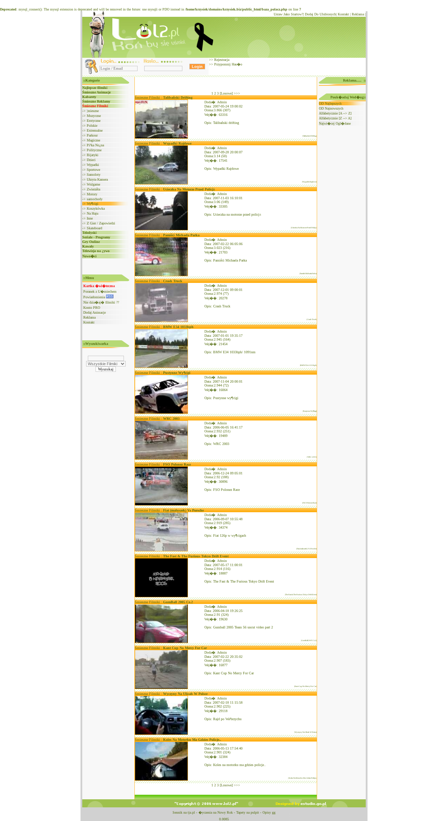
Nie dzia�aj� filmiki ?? (101, 302)
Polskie (92, 125)
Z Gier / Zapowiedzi (101, 223)
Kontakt (343, 14)
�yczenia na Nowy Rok (215, 812)
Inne (90, 218)
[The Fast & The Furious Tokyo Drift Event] (161, 596)
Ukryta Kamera (97, 179)
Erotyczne (93, 121)
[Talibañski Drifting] (161, 137)
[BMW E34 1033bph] (161, 367)
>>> (237, 93)
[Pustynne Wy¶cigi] (161, 413)
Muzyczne (94, 116)
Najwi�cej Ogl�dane (335, 123)
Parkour (92, 135)
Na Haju (92, 213)
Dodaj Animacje (94, 312)
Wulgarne (93, 184)
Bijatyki (92, 155)
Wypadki (93, 165)
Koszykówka (96, 208)
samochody (95, 199)
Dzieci (91, 160)
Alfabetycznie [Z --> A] (335, 118)
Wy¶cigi (92, 204)
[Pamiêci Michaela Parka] (161, 275)
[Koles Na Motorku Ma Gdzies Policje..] (161, 779)
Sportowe (93, 170)
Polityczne (94, 150)
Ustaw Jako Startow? (288, 14)
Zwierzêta (93, 189)
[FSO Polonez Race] (161, 504)
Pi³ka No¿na (95, 145)
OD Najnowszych (331, 108)
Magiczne (93, 140)
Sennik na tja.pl (184, 812)
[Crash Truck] (161, 321)
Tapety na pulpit (247, 812)
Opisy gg (268, 812)
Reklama (358, 14)
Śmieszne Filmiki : (163, 97)
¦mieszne (93, 111)
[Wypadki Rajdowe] (161, 183)
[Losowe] (226, 93)
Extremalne (95, 130)
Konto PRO (91, 307)
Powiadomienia (94, 297)
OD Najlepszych (330, 103)
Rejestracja (221, 60)
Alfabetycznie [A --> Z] (335, 113)
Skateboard (94, 228)
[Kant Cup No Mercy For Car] (161, 688)
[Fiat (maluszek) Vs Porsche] (161, 550)
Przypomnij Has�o (227, 64)
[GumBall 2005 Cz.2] (161, 642)
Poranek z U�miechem (100, 291)
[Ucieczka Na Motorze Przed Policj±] (161, 229)
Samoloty (93, 174)
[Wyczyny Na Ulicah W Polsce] (161, 734)
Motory (92, 194)
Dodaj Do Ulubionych (320, 14)
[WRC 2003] (161, 458)
